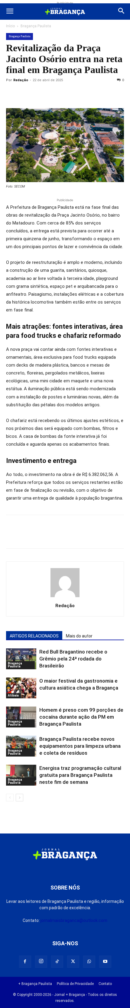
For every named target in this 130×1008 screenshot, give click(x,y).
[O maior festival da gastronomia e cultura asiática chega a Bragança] (21, 687)
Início (10, 26)
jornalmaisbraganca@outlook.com (74, 920)
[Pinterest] (54, 94)
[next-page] (19, 797)
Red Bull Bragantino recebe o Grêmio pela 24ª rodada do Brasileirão (73, 659)
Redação (20, 80)
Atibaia (13, 695)
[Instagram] (41, 962)
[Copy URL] (12, 94)
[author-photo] (65, 597)
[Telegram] (95, 94)
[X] (40, 94)
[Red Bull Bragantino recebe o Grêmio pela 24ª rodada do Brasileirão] (21, 658)
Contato (105, 984)
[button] (9, 11)
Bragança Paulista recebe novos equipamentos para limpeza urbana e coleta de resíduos (80, 746)
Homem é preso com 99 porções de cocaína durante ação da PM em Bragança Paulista (81, 717)
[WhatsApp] (68, 94)
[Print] (82, 94)
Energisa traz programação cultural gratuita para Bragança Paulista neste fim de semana (80, 775)
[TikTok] (57, 962)
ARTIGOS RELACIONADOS (34, 636)
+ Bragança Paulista (35, 984)
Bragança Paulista (36, 26)
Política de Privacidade (75, 984)
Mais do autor (79, 636)
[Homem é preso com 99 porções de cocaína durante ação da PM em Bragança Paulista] (21, 717)
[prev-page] (10, 797)
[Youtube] (105, 962)
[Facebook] (26, 94)
